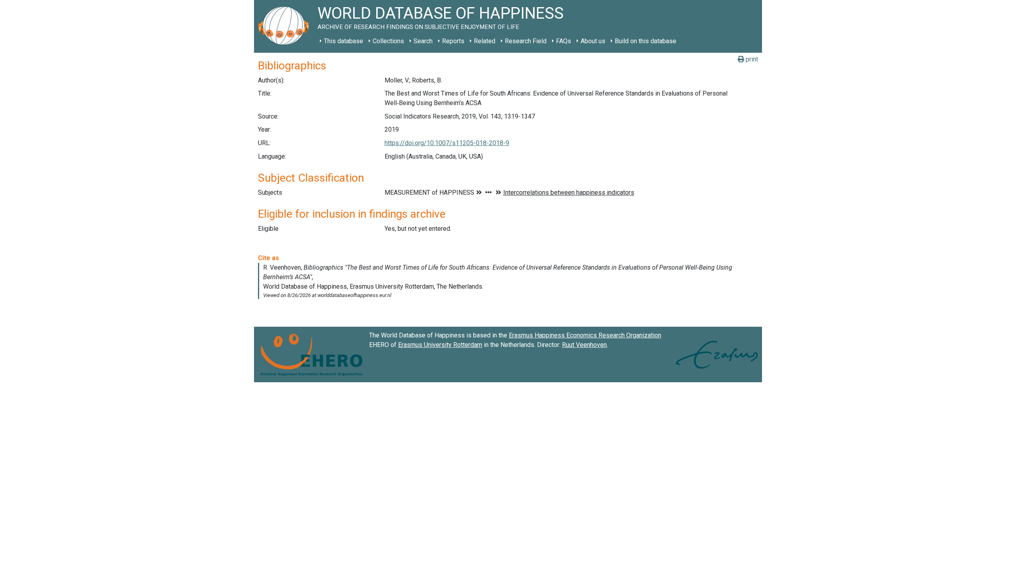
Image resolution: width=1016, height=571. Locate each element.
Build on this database (645, 41)
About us (593, 41)
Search (423, 41)
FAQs (563, 41)
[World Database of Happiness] (286, 26)
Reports (453, 41)
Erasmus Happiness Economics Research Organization (585, 335)
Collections (388, 41)
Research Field (525, 41)
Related (484, 41)
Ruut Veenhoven (584, 345)
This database (343, 41)
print (751, 59)
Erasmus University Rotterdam (440, 345)
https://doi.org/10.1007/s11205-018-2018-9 (447, 143)
